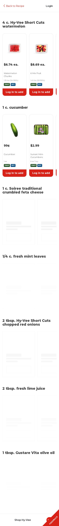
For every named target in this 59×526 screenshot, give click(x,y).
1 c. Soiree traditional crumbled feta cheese (22, 190)
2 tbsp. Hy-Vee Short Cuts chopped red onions (26, 323)
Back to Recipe (15, 6)
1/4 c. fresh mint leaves (24, 256)
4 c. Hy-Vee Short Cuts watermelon (23, 24)
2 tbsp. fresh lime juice (23, 389)
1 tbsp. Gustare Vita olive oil (28, 453)
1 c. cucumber (15, 107)
